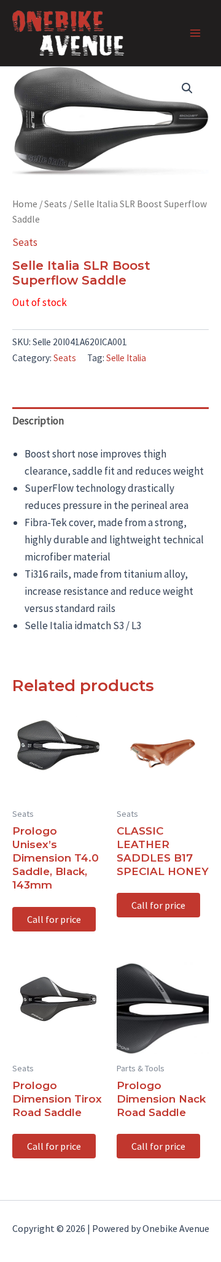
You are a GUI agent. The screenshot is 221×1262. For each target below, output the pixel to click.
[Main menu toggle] (195, 33)
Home (24, 204)
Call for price (54, 919)
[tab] (110, 421)
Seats (55, 204)
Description (38, 420)
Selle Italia (126, 358)
